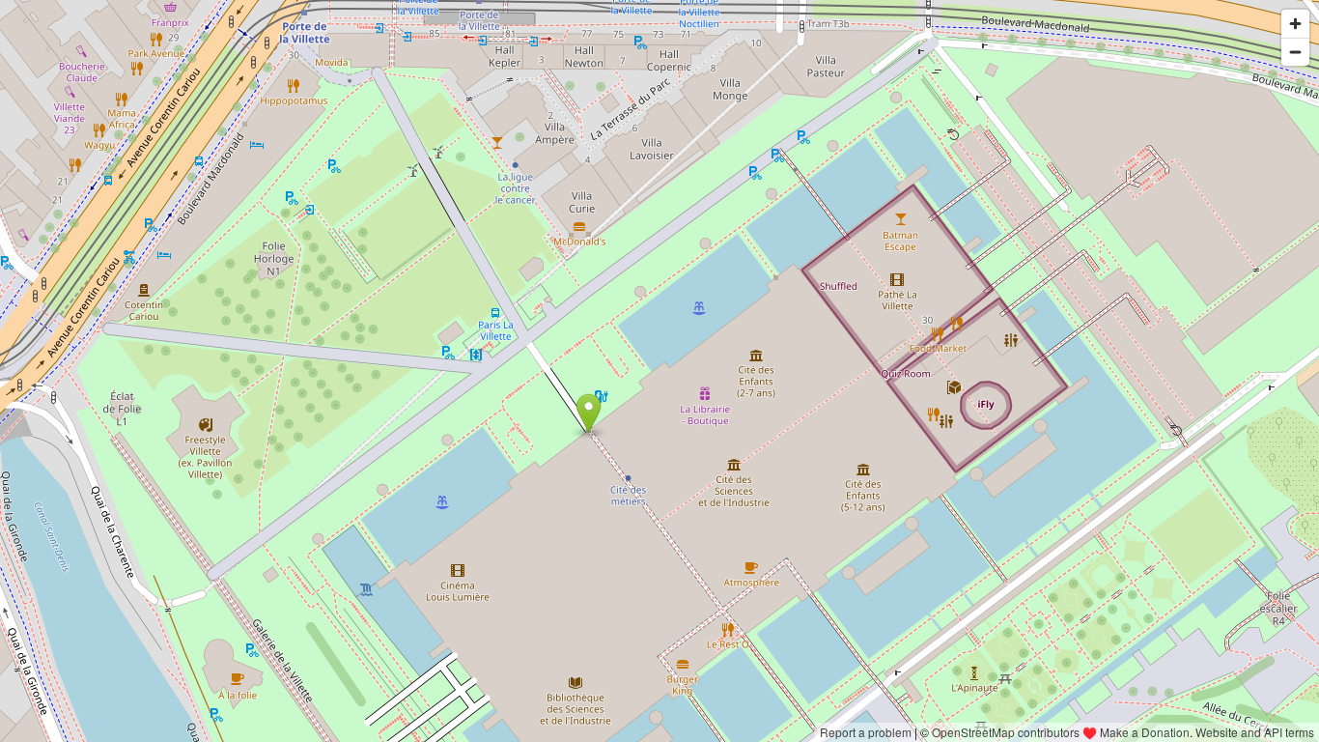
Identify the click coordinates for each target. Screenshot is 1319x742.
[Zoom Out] (1295, 52)
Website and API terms (1254, 732)
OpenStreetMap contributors (1006, 732)
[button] (588, 413)
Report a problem (866, 732)
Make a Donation (1145, 732)
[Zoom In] (1295, 24)
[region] (659, 371)
